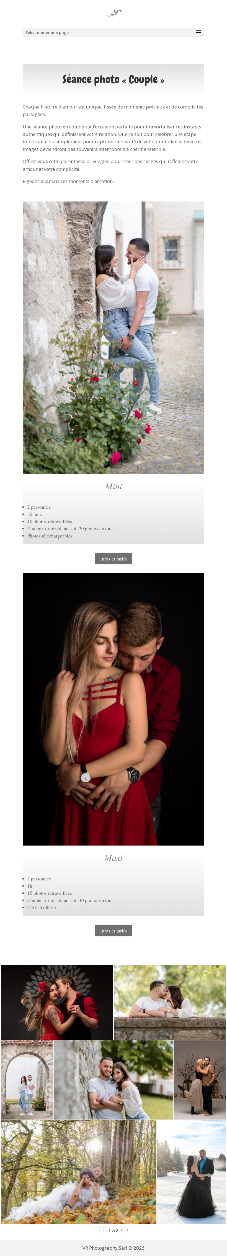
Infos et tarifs (113, 558)
